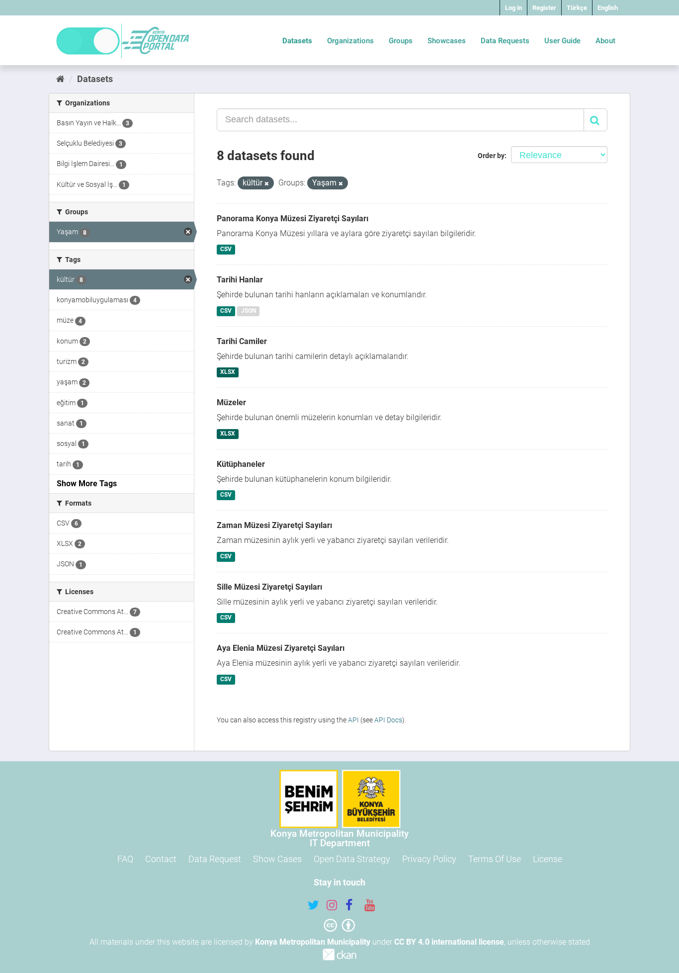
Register (544, 7)
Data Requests (505, 40)
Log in (513, 7)
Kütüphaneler (241, 464)
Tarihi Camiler (242, 341)
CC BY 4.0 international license (449, 942)
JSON (248, 310)
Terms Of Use (494, 859)
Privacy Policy (429, 859)
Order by (491, 156)
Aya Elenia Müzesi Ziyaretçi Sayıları (280, 648)
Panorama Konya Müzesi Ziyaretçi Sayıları (292, 218)
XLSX (227, 372)
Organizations (350, 40)
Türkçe (577, 7)
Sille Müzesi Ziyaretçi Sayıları (269, 587)
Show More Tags (87, 483)
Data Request (214, 859)
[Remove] (266, 183)
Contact (160, 859)
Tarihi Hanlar (240, 279)
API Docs (388, 720)
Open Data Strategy (352, 859)
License (547, 859)
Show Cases (277, 859)
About (605, 40)
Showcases (446, 40)
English (607, 7)
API (353, 720)
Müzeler (231, 402)
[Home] (60, 79)
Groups (401, 40)
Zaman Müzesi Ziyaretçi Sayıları (274, 525)
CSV (226, 249)
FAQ (125, 859)
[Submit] (595, 119)
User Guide (562, 40)
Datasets (297, 40)
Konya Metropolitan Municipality (312, 942)
